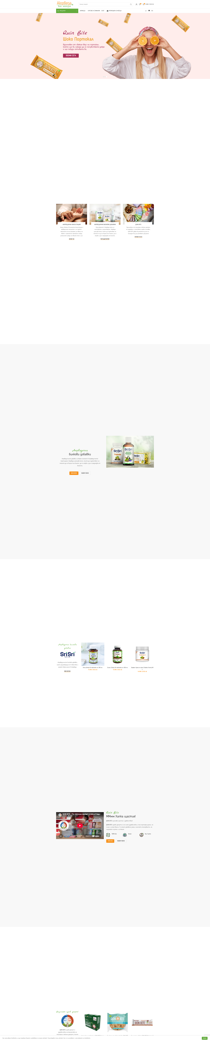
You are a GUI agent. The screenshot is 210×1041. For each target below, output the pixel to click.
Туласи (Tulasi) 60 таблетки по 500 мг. (117, 667)
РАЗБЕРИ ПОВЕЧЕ (121, 841)
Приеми (204, 1038)
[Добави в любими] (103, 649)
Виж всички (74, 473)
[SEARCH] (131, 4)
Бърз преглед (103, 645)
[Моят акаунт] (136, 4)
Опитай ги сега (138, 236)
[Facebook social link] (146, 11)
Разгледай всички (105, 239)
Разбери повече (85, 473)
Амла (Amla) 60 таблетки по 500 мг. (93, 667)
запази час (71, 239)
